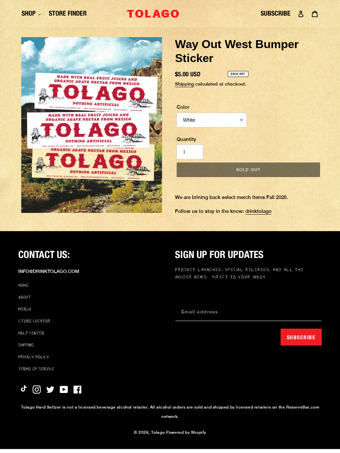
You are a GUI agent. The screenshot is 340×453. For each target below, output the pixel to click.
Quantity (186, 139)
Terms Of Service (36, 369)
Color (183, 107)
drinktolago (258, 211)
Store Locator (34, 321)
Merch (24, 309)
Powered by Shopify (186, 432)
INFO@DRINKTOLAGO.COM (48, 271)
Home (23, 285)
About (24, 297)
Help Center (31, 333)
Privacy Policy (33, 357)
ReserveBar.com (302, 407)
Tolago (158, 432)
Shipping (184, 84)
